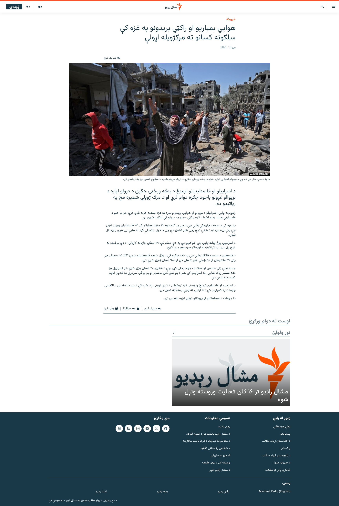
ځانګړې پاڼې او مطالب (277, 470)
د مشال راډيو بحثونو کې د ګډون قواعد (208, 434)
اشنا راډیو (101, 492)
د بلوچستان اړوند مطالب (276, 456)
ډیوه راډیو (162, 492)
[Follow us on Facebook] (166, 428)
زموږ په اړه (224, 427)
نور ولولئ (281, 333)
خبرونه (231, 19)
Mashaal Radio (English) (274, 492)
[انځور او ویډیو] (40, 7)
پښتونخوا (285, 434)
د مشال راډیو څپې (219, 470)
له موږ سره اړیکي (220, 456)
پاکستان (285, 448)
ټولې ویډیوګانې (281, 427)
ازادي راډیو (223, 492)
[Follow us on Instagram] (137, 428)
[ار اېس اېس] (128, 428)
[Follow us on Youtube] (147, 428)
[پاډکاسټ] (119, 428)
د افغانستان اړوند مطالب (276, 441)
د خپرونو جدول (281, 463)
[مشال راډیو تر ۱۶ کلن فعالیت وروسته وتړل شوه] (231, 372)
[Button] (112, 58)
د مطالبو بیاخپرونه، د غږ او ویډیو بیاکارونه (206, 441)
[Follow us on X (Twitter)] (156, 428)
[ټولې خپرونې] (28, 7)
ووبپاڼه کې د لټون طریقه (216, 463)
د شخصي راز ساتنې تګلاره (215, 448)
